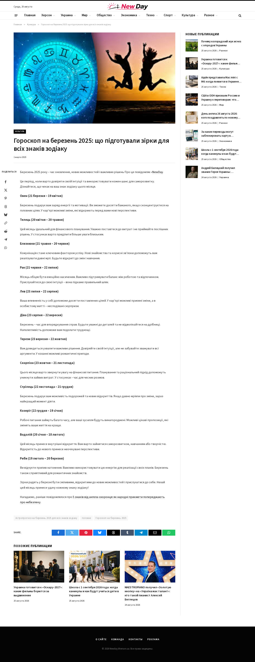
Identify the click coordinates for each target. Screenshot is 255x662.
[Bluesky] (5, 215)
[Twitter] (5, 190)
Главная (29, 15)
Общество (104, 15)
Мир (85, 15)
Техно (150, 15)
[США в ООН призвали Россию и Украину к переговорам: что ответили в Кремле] (192, 99)
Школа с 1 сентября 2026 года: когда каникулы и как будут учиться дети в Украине (94, 591)
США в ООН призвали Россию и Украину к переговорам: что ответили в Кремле (220, 98)
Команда (117, 639)
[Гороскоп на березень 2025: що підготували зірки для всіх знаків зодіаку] (94, 77)
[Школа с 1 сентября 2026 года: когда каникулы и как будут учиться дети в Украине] (94, 566)
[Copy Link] (5, 223)
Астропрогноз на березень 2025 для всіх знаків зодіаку (46, 518)
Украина (67, 15)
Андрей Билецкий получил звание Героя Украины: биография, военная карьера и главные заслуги (221, 170)
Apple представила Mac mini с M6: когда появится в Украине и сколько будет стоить (221, 80)
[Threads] (5, 206)
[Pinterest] (5, 198)
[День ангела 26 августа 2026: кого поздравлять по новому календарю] (192, 117)
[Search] (239, 15)
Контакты (136, 639)
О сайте (101, 639)
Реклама (153, 639)
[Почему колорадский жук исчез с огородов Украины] (192, 45)
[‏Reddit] (5, 231)
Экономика (129, 15)
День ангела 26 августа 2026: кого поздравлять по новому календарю (219, 116)
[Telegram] (5, 239)
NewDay (157, 172)
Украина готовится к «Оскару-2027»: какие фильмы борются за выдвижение (38, 591)
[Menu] (16, 15)
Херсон (46, 15)
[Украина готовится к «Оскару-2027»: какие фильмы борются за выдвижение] (39, 566)
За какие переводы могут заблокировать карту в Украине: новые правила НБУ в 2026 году (220, 134)
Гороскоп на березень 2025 (111, 518)
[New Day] (127, 7)
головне (86, 518)
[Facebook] (5, 182)
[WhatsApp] (5, 247)
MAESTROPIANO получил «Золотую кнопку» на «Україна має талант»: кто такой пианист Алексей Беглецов (148, 593)
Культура (188, 15)
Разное (209, 15)
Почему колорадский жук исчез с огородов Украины (221, 43)
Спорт (168, 15)
